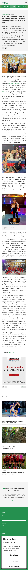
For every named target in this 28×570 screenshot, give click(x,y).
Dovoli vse (14, 555)
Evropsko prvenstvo (14, 83)
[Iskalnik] (23, 2)
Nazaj (23, 387)
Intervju (4, 523)
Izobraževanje (22, 6)
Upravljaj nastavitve (14, 566)
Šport (13, 6)
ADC (23, 89)
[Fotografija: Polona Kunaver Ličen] (14, 209)
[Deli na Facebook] (3, 48)
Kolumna (4, 526)
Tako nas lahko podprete (13, 500)
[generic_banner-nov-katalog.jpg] (14, 371)
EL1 (3, 91)
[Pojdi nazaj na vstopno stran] (5, 2)
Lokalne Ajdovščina (5, 14)
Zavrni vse (14, 562)
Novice (3, 512)
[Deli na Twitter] (6, 48)
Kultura (6, 6)
